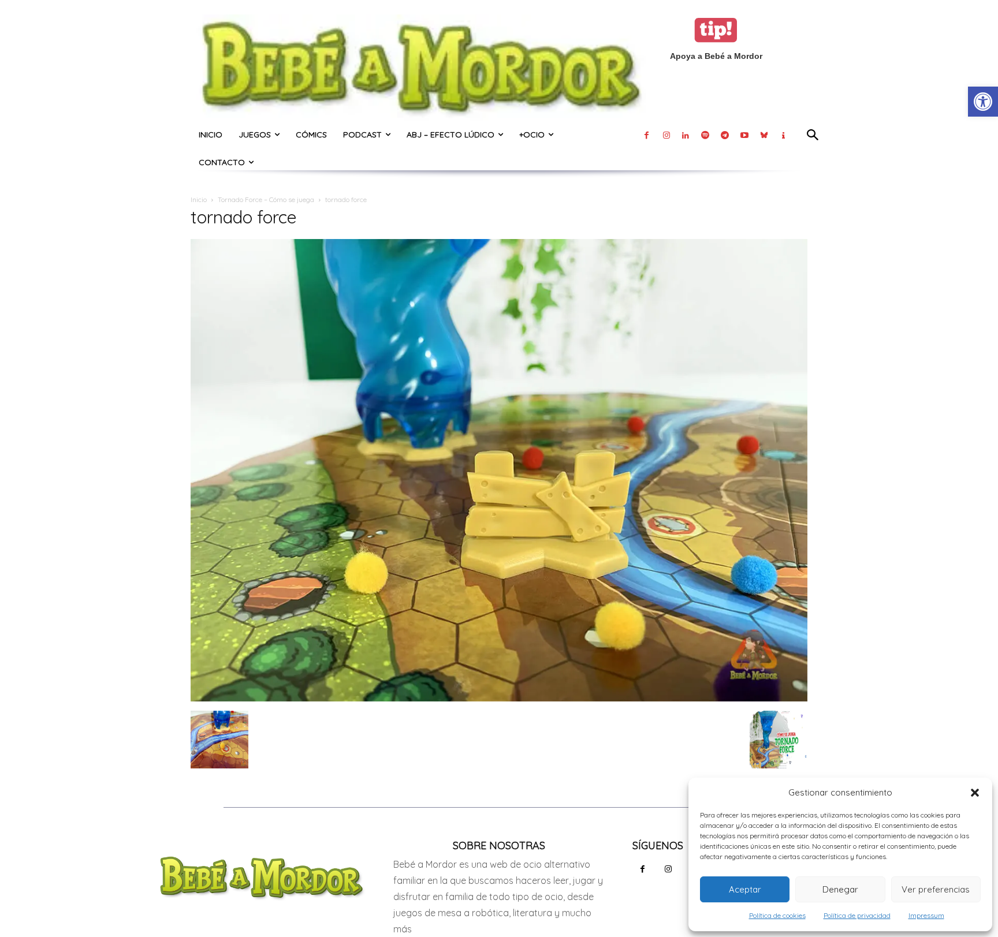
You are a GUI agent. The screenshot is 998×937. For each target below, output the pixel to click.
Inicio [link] (199, 199)
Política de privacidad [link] (857, 915)
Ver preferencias (936, 889)
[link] (983, 102)
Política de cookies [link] (777, 915)
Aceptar (745, 889)
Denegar (840, 889)
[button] (975, 792)
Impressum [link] (926, 915)
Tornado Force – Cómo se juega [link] (266, 199)
